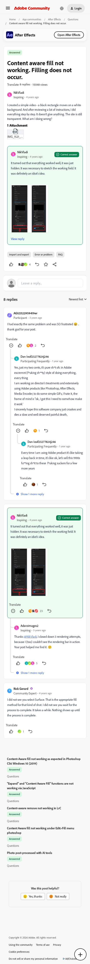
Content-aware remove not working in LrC (34, 808)
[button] (7, 9)
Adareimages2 (29, 625)
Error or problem (43, 254)
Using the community (21, 944)
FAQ (60, 254)
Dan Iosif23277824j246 (35, 356)
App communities (31, 19)
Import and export (19, 254)
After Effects (54, 19)
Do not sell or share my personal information (33, 958)
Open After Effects (68, 35)
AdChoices (71, 958)
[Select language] (61, 8)
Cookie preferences (19, 951)
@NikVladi (30, 636)
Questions (73, 19)
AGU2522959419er (25, 313)
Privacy (57, 944)
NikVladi (19, 92)
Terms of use (43, 944)
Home (12, 19)
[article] (45, 330)
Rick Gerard (21, 688)
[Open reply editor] (45, 283)
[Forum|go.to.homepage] (32, 8)
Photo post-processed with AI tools (29, 853)
